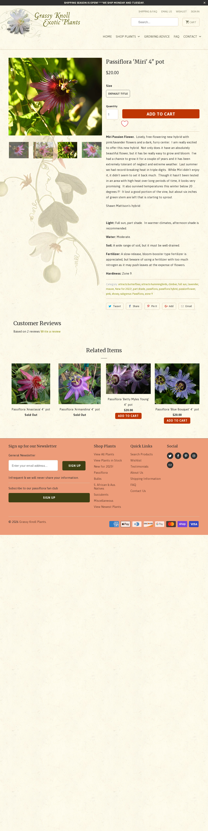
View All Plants (104, 454)
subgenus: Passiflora (132, 293)
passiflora (152, 288)
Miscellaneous (103, 500)
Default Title (118, 93)
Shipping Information (145, 478)
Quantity (111, 106)
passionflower (187, 288)
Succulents (101, 494)
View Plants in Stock (108, 460)
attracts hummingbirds (154, 284)
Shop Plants (126, 36)
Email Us (166, 11)
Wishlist (181, 11)
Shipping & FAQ (148, 11)
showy (115, 293)
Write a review (51, 331)
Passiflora (101, 472)
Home (107, 36)
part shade (139, 288)
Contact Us (138, 491)
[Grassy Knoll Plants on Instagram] (194, 456)
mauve (110, 288)
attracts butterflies (129, 284)
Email (188, 306)
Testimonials (139, 466)
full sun (182, 284)
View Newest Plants (107, 506)
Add (171, 306)
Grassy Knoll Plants (32, 521)
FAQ (176, 36)
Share (136, 306)
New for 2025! (103, 466)
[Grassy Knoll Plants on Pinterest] (186, 456)
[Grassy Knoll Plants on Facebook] (178, 456)
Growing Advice (157, 36)
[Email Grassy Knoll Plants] (170, 465)
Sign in (195, 11)
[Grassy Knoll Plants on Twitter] (170, 456)
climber (172, 284)
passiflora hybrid (168, 288)
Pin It (154, 306)
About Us (136, 472)
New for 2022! (123, 288)
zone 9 (149, 293)
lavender (193, 284)
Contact (190, 36)
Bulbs (98, 478)
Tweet (117, 306)
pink (108, 293)
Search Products (141, 454)
